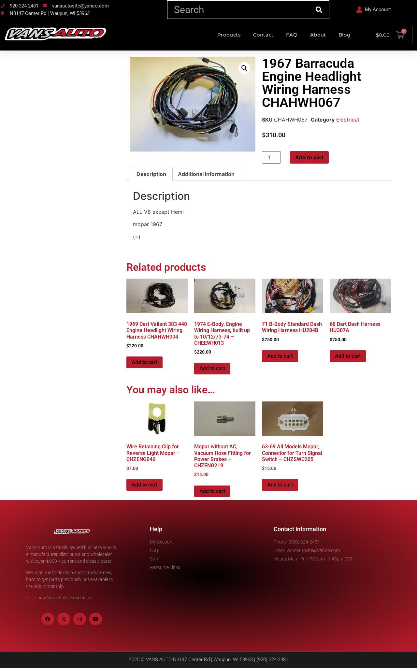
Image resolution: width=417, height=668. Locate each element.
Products (229, 35)
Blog (344, 35)
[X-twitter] (63, 619)
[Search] (319, 10)
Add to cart (309, 157)
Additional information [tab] (206, 174)
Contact (263, 35)
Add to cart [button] (144, 362)
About (318, 35)
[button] (244, 68)
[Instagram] (79, 619)
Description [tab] (151, 174)
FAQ (292, 35)
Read (31, 597)
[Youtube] (95, 619)
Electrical (347, 119)
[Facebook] (47, 619)
